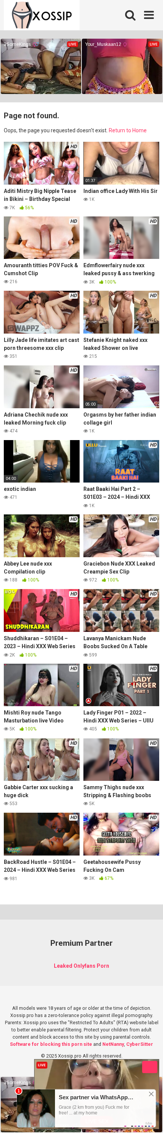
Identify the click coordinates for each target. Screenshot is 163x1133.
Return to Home (128, 130)
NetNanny (113, 1044)
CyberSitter (139, 1044)
